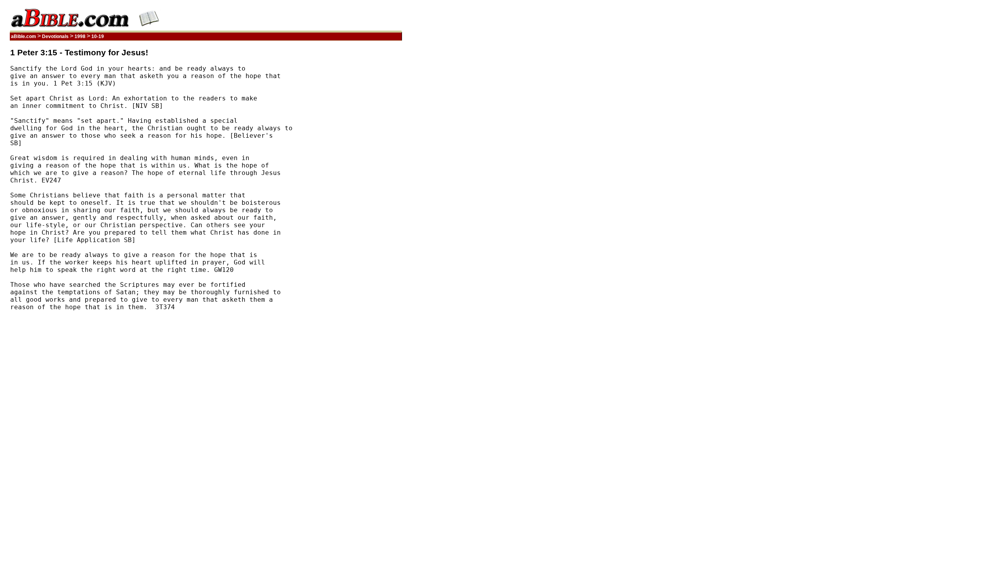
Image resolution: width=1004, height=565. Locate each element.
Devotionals (55, 36)
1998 (80, 36)
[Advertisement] (364, 166)
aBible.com (23, 36)
